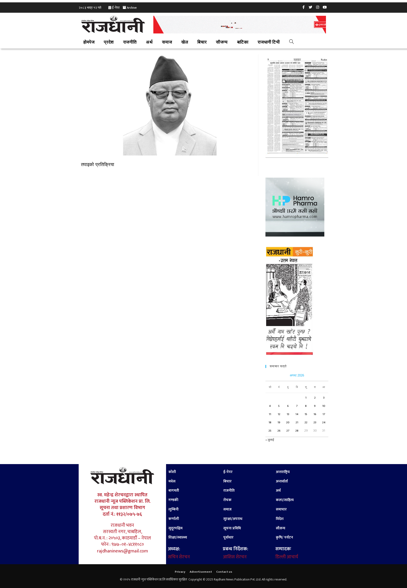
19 (278, 422)
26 (279, 430)
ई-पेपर (116, 7)
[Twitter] (310, 7)
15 (306, 414)
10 (323, 406)
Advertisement (201, 571)
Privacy (180, 571)
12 (279, 414)
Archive (132, 7)
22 (306, 422)
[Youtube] (324, 7)
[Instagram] (317, 7)
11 (270, 414)
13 (288, 414)
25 (270, 430)
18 (270, 422)
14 (296, 414)
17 (323, 414)
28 (296, 430)
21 (297, 422)
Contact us (224, 571)
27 (287, 430)
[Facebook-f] (303, 7)
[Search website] (291, 42)
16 (314, 414)
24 (324, 422)
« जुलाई (269, 439)
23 (314, 422)
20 (287, 422)
